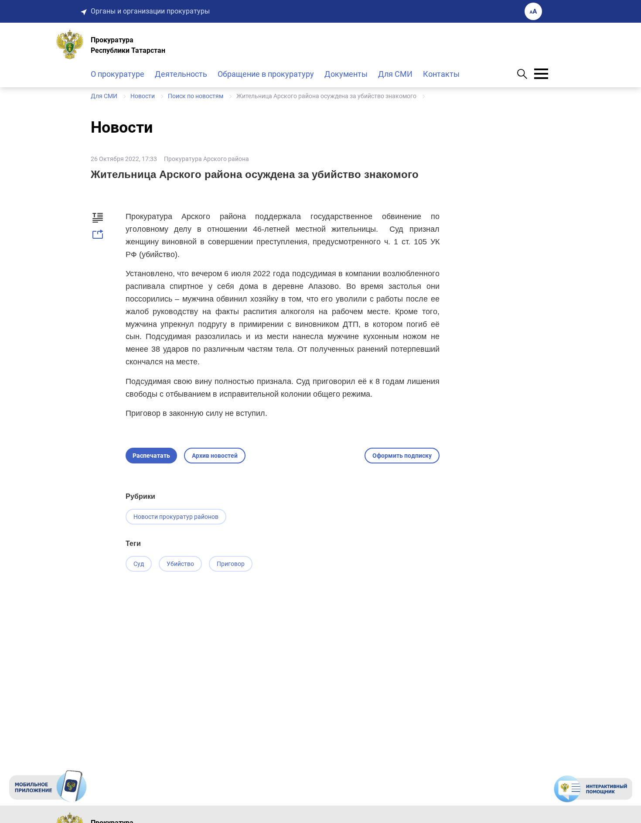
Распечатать (151, 455)
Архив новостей (215, 455)
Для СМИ (395, 74)
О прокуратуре (117, 74)
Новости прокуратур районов (175, 516)
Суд (138, 563)
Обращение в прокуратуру (266, 74)
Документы (346, 74)
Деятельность (181, 74)
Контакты (441, 74)
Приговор (231, 563)
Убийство (180, 563)
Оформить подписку (402, 455)
